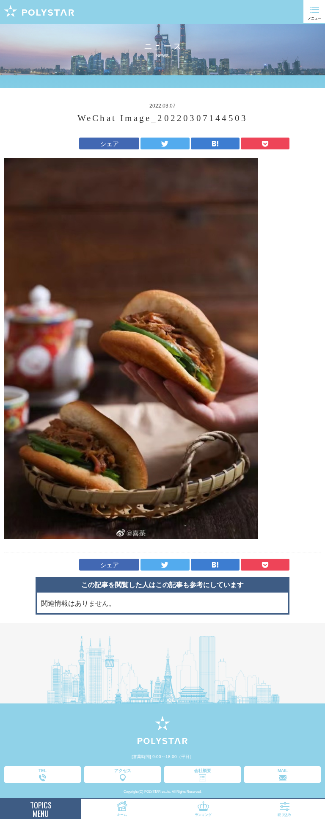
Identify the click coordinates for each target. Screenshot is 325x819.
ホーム (122, 814)
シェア (109, 143)
